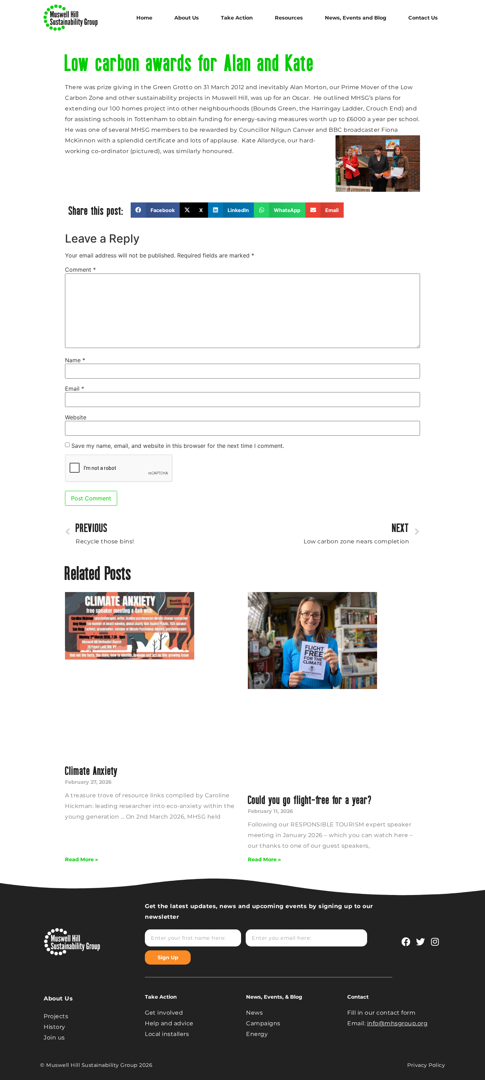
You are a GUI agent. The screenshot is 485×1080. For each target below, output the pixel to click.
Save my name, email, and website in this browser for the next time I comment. (177, 446)
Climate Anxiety (91, 770)
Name (75, 360)
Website (75, 417)
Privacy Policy (426, 1065)
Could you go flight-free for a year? (310, 800)
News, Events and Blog (355, 18)
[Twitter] (420, 942)
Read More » (81, 859)
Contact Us (423, 18)
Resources (289, 18)
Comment (80, 269)
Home (144, 18)
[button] (155, 210)
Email (74, 388)
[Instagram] (435, 942)
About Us (186, 18)
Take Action (237, 18)
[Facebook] (406, 942)
